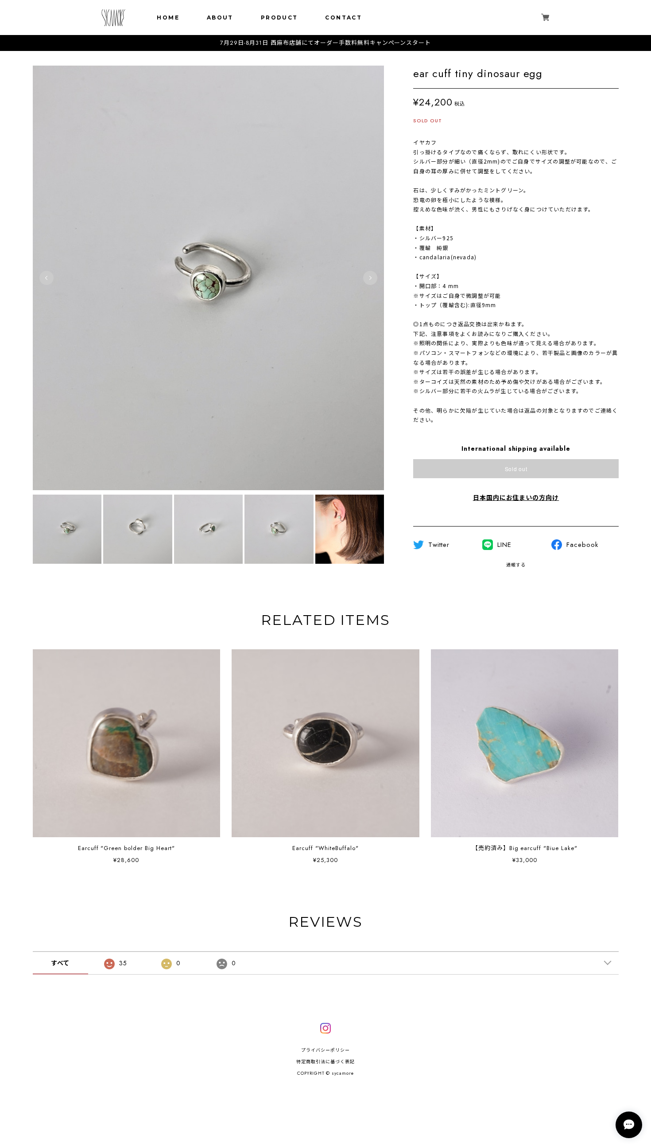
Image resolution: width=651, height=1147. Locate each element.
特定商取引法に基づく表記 (325, 1061)
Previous (46, 278)
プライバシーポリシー (325, 1050)
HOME (168, 17)
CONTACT (343, 17)
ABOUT (220, 17)
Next (370, 278)
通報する (516, 565)
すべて (60, 963)
